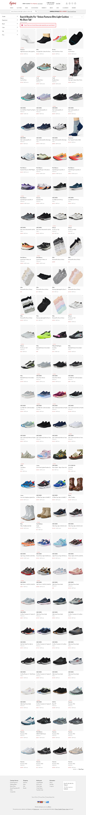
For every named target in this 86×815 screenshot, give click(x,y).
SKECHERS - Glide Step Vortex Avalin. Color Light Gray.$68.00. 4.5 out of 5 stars (60, 575)
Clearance (65, 7)
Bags (26, 7)
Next (81, 769)
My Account (67, 3)
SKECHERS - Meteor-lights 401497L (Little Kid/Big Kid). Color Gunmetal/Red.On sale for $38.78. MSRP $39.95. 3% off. (76, 546)
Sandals (60, 809)
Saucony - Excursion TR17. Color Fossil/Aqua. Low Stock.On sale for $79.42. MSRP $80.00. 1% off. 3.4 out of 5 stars (76, 695)
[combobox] (24, 11)
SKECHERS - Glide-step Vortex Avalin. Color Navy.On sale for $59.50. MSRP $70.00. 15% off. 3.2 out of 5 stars (60, 605)
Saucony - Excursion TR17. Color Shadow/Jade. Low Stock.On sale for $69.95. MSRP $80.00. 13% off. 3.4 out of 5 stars (60, 724)
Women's (44, 7)
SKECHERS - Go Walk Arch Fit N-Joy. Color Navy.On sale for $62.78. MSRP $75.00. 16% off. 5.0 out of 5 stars (76, 190)
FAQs (11, 790)
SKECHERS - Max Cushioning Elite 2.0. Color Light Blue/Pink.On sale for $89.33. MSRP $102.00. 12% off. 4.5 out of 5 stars (44, 101)
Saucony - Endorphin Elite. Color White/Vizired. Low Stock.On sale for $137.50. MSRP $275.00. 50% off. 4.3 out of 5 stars (44, 190)
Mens (24, 784)
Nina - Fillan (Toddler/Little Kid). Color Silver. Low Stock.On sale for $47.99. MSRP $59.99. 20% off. (28, 517)
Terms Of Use (35, 797)
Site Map (51, 784)
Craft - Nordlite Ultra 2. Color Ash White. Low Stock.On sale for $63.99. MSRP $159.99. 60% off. (60, 71)
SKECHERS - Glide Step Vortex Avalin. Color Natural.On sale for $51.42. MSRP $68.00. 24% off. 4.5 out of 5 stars (28, 695)
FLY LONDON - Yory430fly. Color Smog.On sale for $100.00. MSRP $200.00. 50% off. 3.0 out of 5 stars (76, 458)
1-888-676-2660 (50, 2)
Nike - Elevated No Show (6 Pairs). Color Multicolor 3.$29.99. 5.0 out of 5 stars (60, 250)
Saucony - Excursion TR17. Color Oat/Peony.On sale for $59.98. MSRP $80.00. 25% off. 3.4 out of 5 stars (76, 754)
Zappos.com (36, 809)
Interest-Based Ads (50, 797)
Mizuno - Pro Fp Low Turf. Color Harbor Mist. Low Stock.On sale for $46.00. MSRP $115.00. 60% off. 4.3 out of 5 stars (28, 338)
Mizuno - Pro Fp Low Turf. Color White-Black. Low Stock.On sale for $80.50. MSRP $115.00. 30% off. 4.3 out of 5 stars (76, 309)
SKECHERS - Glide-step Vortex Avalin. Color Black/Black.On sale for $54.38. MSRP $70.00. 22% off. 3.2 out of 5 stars (60, 665)
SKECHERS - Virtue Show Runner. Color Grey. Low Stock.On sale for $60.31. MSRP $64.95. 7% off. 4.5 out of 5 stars (44, 368)
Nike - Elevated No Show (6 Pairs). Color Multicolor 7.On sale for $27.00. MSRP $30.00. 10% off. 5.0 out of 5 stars (44, 279)
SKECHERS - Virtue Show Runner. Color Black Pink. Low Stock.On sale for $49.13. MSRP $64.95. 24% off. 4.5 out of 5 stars (60, 368)
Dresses (64, 809)
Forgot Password (13, 782)
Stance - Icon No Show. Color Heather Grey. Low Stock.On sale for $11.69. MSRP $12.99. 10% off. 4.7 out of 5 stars (28, 71)
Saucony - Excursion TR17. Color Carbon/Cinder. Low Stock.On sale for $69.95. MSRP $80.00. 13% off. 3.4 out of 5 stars (76, 724)
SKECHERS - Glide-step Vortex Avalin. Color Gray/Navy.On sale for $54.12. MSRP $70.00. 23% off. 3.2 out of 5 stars (76, 665)
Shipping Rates (13, 784)
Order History (39, 788)
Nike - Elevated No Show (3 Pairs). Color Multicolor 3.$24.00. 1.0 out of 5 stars (28, 279)
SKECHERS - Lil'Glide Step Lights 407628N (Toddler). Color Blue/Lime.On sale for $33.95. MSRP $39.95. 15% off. (60, 487)
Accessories (34, 7)
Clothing (19, 7)
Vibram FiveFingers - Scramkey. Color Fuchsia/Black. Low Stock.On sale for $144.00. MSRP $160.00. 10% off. (60, 338)
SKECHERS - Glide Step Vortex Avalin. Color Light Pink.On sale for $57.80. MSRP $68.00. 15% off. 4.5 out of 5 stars (76, 575)
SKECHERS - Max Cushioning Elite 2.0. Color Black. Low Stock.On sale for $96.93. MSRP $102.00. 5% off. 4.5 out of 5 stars (60, 101)
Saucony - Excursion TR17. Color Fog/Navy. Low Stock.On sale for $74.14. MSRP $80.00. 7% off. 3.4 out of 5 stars (28, 724)
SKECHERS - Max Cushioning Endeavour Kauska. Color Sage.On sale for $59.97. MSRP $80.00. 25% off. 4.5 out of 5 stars (28, 428)
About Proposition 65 (14, 788)
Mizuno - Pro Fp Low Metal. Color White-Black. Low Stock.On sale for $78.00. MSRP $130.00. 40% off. (76, 220)
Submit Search (36, 11)
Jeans (67, 809)
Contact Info (12, 791)
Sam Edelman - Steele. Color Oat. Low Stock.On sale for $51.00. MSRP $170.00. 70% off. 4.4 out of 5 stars (44, 517)
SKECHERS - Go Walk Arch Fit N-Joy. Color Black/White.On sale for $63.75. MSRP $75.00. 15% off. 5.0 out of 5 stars (60, 190)
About (51, 782)
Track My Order (39, 790)
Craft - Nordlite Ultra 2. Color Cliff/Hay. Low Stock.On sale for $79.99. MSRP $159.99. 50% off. (44, 71)
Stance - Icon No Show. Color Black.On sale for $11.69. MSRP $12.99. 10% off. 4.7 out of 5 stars (76, 41)
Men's (51, 7)
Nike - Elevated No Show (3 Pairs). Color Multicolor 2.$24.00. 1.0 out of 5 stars (76, 250)
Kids (24, 786)
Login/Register (39, 782)
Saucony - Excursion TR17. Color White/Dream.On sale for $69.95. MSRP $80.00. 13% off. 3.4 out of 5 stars (28, 754)
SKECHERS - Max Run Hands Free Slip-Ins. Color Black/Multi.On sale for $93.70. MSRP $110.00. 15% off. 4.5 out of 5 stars (28, 635)
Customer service (69, 3)
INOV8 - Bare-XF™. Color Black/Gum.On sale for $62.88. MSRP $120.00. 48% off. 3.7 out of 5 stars (60, 695)
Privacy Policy (42, 797)
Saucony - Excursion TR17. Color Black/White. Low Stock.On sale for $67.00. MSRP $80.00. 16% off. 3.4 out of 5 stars (44, 754)
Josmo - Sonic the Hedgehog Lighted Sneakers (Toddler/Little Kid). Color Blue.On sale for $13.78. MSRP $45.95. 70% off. (28, 487)
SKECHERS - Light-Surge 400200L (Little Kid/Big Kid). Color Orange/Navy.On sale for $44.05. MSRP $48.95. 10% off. (28, 546)
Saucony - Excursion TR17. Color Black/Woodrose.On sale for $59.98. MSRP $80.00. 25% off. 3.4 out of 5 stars (60, 754)
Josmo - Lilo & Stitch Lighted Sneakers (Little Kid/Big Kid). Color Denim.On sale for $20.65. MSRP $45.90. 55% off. (44, 458)
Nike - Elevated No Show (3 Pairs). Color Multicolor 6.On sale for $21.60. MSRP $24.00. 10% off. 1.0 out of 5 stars (76, 279)
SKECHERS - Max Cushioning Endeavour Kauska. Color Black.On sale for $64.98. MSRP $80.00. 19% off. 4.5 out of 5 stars (76, 398)
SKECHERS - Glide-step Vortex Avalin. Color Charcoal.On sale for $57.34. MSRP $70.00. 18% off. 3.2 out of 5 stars (76, 635)
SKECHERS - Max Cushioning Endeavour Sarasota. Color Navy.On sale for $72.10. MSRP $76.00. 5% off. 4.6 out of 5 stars (60, 428)
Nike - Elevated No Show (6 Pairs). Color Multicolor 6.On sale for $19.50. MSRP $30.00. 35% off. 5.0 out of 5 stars (60, 309)
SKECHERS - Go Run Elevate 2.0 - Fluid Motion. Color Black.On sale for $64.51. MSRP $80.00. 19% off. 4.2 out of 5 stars (28, 665)
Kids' (58, 7)
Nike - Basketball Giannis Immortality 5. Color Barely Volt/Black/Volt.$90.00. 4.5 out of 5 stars (44, 338)
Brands (74, 7)
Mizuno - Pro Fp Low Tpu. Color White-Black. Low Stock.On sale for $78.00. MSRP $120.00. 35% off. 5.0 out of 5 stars (60, 220)
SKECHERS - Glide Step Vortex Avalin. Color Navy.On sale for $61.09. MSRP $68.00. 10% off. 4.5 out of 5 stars (44, 605)
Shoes (11, 7)
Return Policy (13, 786)
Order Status (39, 786)
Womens (25, 782)
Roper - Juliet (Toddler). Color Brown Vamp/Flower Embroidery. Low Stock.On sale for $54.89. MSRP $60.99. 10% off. (76, 487)
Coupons (52, 786)
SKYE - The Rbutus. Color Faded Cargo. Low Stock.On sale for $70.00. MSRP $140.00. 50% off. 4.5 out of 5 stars (28, 458)
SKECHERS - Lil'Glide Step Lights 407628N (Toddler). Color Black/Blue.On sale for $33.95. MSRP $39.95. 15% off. (44, 487)
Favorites (72, 3)
